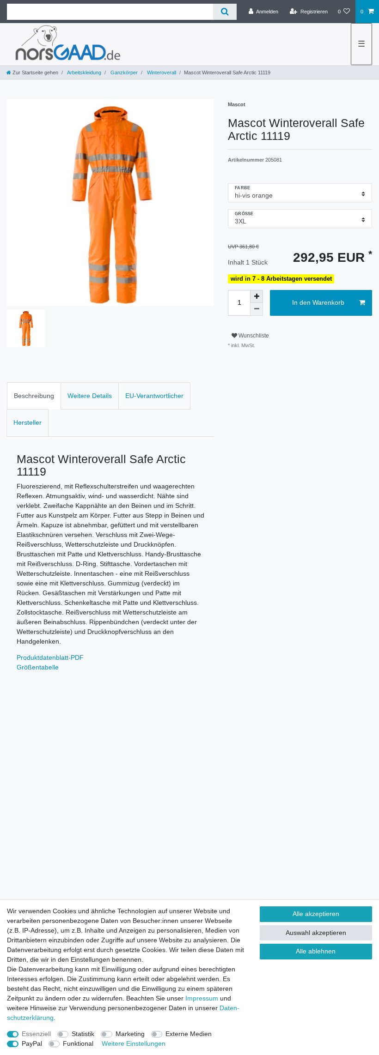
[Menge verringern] (256, 309)
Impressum (201, 998)
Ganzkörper (123, 72)
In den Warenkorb (318, 302)
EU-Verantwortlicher (154, 395)
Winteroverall (161, 72)
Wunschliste (253, 335)
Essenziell (36, 1033)
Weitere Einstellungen (133, 1043)
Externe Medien (188, 1033)
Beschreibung (34, 395)
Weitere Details (89, 395)
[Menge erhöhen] (256, 296)
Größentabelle (38, 667)
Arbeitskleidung (83, 72)
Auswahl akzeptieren (316, 932)
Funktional (78, 1043)
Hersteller (27, 422)
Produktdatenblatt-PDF (50, 657)
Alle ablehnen (316, 951)
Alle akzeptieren (316, 913)
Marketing (130, 1033)
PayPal (32, 1043)
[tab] (34, 396)
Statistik (83, 1033)
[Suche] (225, 12)
